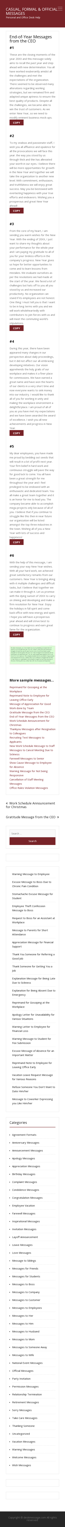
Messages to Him (22, 1323)
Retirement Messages (25, 1402)
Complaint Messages (24, 1182)
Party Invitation (21, 1378)
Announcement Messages (27, 1150)
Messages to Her (22, 1315)
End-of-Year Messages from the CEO (32, 716)
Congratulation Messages (27, 1197)
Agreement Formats (24, 1134)
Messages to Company (26, 1292)
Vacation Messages (23, 1441)
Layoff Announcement (25, 1237)
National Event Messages (27, 1363)
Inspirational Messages (26, 1221)
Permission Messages (25, 1386)
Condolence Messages (25, 1189)
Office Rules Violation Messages (29, 788)
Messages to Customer (26, 1300)
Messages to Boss (23, 1284)
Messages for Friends (25, 1268)
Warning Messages (23, 1449)
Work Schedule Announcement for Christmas (30, 805)
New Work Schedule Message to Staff (32, 746)
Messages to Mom (23, 1339)
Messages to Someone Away (29, 1347)
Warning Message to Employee (31, 874)
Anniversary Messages (25, 1142)
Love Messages (21, 1252)
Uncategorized (21, 1433)
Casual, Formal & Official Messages (32, 11)
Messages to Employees (27, 1308)
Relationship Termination (27, 1394)
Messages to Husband (25, 1331)
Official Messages (22, 1370)
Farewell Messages (23, 1213)
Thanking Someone (23, 1426)
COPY (16, 122)
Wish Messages (21, 1465)
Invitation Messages (24, 1229)
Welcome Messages (24, 1457)
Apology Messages (23, 1158)
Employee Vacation (23, 1205)
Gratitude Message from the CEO (30, 712)
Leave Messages (22, 1245)
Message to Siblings (24, 1260)
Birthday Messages (23, 1174)
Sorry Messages (22, 1410)
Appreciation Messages (26, 1166)
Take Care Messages (24, 1418)
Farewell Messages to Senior (27, 758)
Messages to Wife (23, 1355)
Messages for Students (26, 1276)
